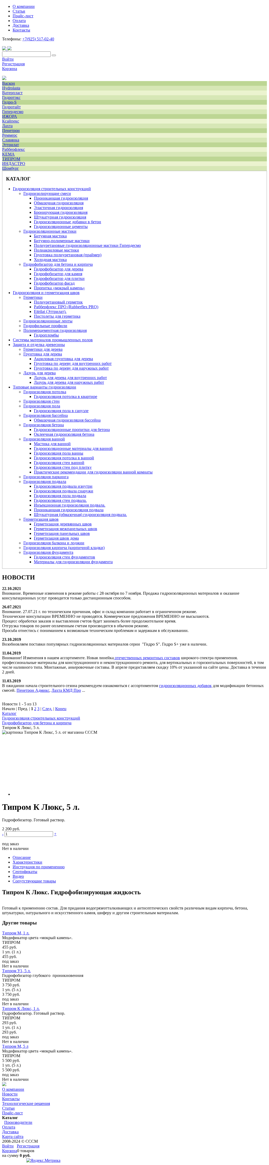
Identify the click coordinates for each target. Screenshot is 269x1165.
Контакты (11, 1099)
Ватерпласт (12, 93)
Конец (60, 708)
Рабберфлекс (13, 149)
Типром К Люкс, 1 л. (21, 1008)
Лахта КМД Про (66, 690)
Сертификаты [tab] (25, 871)
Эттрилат (10, 144)
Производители (18, 1122)
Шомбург (10, 168)
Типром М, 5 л (15, 1046)
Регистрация (13, 64)
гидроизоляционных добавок (185, 685)
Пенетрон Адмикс (33, 690)
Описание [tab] (22, 857)
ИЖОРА (9, 116)
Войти (8, 59)
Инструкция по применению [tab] (39, 867)
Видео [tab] (18, 876)
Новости (10, 1094)
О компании (13, 1089)
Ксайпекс (10, 121)
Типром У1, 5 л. (16, 971)
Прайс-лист (12, 1113)
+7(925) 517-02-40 (38, 39)
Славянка (10, 140)
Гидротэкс (11, 97)
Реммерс (9, 135)
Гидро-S (9, 102)
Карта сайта (12, 1136)
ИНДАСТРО (13, 163)
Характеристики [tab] (27, 862)
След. (47, 708)
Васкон (8, 83)
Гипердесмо (12, 111)
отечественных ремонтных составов (147, 658)
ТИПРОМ (11, 159)
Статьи (8, 1108)
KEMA (8, 154)
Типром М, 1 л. (15, 933)
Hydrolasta (11, 88)
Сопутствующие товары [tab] (34, 881)
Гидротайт (11, 107)
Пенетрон (11, 130)
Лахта (7, 126)
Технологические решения (26, 1103)
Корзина (9, 68)
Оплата (8, 1127)
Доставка (10, 1132)
